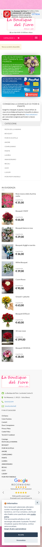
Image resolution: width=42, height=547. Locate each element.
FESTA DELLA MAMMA (13, 129)
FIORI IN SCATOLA (11, 138)
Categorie (11, 123)
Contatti (4, 422)
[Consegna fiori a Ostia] (21, 24)
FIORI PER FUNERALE (12, 176)
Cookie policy (6, 432)
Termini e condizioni (8, 435)
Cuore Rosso (20, 279)
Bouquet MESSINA (23, 348)
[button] (38, 492)
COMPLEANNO (10, 146)
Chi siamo (5, 416)
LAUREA (8, 155)
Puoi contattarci (31, 114)
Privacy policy (6, 428)
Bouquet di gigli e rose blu (25, 245)
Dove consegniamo (8, 425)
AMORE (7, 142)
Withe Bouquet (21, 262)
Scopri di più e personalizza (15, 529)
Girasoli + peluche (22, 297)
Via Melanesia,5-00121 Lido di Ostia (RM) (22, 15)
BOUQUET (8, 133)
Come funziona (7, 419)
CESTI (7, 168)
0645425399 (9, 402)
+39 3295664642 (29, 13)
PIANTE (7, 151)
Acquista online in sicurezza (12, 80)
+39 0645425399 (15, 13)
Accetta (21, 535)
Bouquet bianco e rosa (24, 228)
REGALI (7, 164)
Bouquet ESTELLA (23, 314)
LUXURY (8, 172)
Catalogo (9, 38)
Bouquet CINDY (22, 211)
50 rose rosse (21, 331)
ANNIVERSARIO (10, 159)
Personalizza (21, 540)
